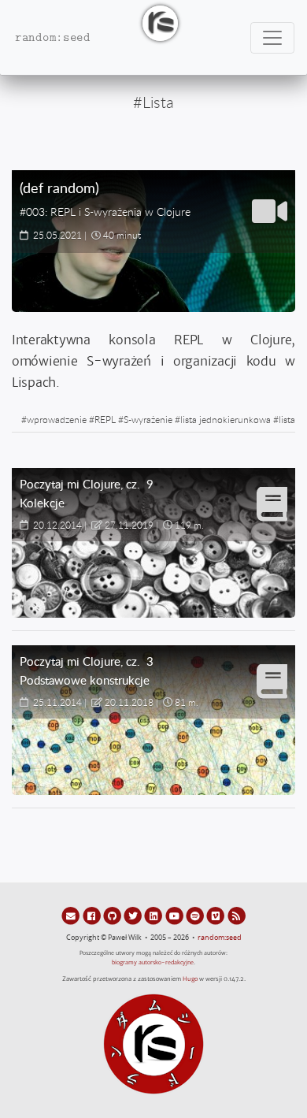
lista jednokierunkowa (225, 419)
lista (287, 419)
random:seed (220, 937)
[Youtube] (175, 915)
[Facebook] (92, 915)
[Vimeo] (216, 915)
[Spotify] (196, 915)
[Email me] (71, 915)
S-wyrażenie (148, 419)
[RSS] (236, 915)
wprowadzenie (57, 419)
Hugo (190, 978)
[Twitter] (134, 915)
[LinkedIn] (154, 915)
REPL (105, 419)
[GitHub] (113, 915)
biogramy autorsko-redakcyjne (153, 962)
